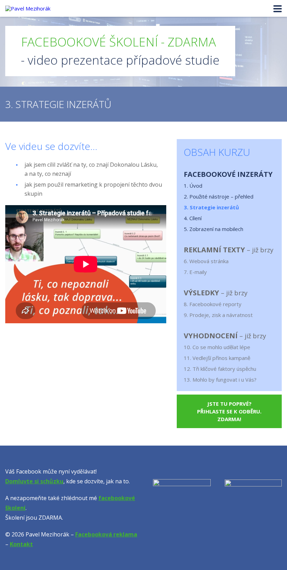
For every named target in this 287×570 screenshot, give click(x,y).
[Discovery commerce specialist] (253, 507)
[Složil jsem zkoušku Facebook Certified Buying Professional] (182, 508)
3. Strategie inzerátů (211, 207)
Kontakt (21, 544)
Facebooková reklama (106, 534)
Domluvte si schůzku (34, 481)
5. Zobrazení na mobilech (213, 228)
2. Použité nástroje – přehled (218, 196)
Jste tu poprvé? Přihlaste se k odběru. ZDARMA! (229, 411)
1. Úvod (193, 185)
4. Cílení (193, 218)
